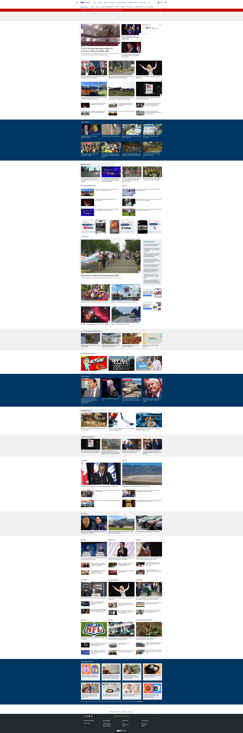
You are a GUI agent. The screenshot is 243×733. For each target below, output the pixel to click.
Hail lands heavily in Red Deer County (111, 136)
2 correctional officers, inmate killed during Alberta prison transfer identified (94, 532)
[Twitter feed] (84, 716)
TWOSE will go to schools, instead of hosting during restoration (111, 346)
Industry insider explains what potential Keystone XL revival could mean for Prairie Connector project (110, 452)
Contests (123, 6)
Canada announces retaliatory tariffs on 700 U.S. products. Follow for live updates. (93, 77)
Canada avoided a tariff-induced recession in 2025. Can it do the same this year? (152, 452)
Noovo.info (144, 723)
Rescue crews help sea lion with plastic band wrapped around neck (131, 399)
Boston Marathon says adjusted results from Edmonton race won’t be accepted (90, 180)
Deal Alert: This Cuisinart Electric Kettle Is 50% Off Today (131, 695)
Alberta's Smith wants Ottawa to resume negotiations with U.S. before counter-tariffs (131, 38)
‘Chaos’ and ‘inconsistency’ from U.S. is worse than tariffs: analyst (131, 451)
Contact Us (130, 711)
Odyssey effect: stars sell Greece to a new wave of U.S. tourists (154, 603)
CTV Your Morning (121, 2)
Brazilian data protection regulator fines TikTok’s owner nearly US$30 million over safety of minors (98, 610)
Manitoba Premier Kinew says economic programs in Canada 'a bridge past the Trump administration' (89, 400)
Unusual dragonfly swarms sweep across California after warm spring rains (146, 638)
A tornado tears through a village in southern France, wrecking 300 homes (154, 644)
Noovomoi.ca (144, 724)
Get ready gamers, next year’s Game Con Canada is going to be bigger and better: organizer (111, 180)
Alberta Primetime (139, 6)
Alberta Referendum (149, 6)
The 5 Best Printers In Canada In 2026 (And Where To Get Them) (111, 695)
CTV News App (124, 711)
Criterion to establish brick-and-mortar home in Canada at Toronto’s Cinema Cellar (126, 604)
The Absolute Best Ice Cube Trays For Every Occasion (152, 676)
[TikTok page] (87, 716)
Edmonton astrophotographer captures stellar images (95, 324)
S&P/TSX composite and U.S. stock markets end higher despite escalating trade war (126, 564)
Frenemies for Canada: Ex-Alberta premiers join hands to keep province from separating (153, 104)
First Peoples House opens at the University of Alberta (89, 154)
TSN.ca (123, 726)
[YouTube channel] (89, 716)
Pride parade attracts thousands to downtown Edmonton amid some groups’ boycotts (131, 180)
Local (94, 2)
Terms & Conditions (107, 724)
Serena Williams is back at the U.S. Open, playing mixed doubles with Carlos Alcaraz (98, 651)
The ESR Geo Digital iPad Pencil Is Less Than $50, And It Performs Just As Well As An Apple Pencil (111, 677)
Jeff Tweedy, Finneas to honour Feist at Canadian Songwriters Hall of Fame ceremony (126, 611)
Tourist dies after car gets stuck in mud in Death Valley (136, 486)
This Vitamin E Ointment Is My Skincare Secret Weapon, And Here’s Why (89, 696)
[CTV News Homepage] (85, 2)
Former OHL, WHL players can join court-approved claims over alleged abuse (121, 429)
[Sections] (77, 2)
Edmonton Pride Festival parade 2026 (100, 275)
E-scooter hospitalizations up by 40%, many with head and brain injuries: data (153, 563)
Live (149, 2)
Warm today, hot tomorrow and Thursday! (151, 137)
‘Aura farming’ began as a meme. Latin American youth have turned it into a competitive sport (148, 598)
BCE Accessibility (87, 723)
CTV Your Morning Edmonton (106, 6)
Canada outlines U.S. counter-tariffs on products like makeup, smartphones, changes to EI (99, 571)
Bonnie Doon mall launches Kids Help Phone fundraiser (131, 137)
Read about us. (140, 701)
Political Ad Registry (107, 726)
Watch (105, 2)
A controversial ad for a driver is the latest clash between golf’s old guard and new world (99, 644)
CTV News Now (142, 2)
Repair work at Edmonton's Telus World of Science (124, 302)
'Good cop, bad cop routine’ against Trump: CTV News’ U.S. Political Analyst (152, 400)
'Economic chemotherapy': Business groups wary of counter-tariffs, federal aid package (121, 558)
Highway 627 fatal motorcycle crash (120, 324)
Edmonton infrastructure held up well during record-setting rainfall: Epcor (131, 154)
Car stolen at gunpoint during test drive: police (147, 531)
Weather (97, 6)
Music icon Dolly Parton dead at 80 (110, 398)
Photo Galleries (129, 6)
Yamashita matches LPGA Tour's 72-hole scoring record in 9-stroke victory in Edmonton (148, 200)
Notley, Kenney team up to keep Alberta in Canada (89, 137)
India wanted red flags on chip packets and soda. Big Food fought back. (153, 571)
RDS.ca (143, 726)
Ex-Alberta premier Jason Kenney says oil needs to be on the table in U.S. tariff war (130, 55)
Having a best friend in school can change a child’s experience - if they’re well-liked (153, 611)
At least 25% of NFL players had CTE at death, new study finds (94, 638)
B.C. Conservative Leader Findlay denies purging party (107, 500)
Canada (100, 2)
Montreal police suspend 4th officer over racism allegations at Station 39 (99, 486)
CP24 (123, 723)
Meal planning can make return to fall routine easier (90, 346)
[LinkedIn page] (92, 716)
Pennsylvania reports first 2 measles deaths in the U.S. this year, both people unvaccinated (148, 558)
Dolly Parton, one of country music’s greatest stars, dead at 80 (121, 598)
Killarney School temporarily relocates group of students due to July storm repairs (153, 112)
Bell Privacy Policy (106, 723)
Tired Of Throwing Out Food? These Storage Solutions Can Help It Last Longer (151, 696)
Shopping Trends (132, 2)
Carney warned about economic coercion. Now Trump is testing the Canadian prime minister (98, 564)
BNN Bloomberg (125, 724)
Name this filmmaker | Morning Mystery (150, 346)
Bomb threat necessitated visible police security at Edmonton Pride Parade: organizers (121, 77)
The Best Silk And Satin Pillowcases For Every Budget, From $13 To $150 (131, 677)
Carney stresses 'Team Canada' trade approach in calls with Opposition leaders (94, 558)
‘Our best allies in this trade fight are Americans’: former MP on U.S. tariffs (90, 451)
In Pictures (111, 2)
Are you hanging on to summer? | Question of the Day (130, 346)
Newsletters (117, 711)
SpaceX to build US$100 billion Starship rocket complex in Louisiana (97, 603)
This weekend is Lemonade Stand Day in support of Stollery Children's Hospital (111, 155)
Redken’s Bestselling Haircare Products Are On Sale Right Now (90, 676)
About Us (112, 711)
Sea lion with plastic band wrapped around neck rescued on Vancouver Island (154, 651)
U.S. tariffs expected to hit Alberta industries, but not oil (151, 154)
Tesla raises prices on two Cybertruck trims (124, 644)
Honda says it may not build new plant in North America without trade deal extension (120, 638)
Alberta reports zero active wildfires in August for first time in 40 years (152, 179)
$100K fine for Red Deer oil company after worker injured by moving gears (121, 532)
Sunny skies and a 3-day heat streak (126, 111)
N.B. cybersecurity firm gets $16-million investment (93, 597)
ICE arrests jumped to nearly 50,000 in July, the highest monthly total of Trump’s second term (148, 501)
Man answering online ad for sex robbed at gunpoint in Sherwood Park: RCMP (125, 104)
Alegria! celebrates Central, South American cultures (94, 302)
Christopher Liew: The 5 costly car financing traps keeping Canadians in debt (148, 429)
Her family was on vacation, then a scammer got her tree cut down (93, 429)
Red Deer (117, 6)
